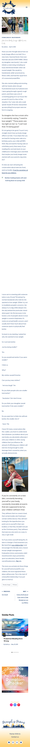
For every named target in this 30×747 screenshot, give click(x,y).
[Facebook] (9, 742)
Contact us (15, 737)
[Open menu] (26, 7)
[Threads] (17, 742)
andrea (5, 47)
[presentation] (15, 627)
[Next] (25, 635)
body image (6, 585)
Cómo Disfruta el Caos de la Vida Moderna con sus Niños (22, 597)
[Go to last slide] (4, 635)
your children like (17, 545)
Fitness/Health (6, 38)
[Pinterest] (21, 742)
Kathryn (7, 644)
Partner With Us (15, 734)
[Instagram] (13, 742)
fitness (15, 585)
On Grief (6, 593)
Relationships (16, 38)
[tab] (13, 652)
